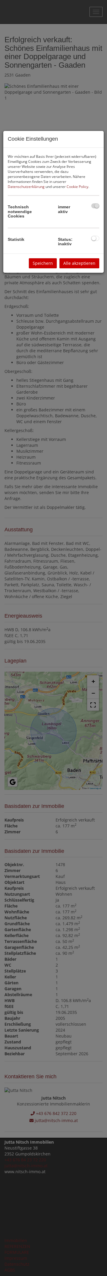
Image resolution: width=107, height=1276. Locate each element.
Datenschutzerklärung (26, 186)
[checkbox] (95, 205)
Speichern (43, 263)
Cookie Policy (77, 186)
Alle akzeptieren (79, 263)
